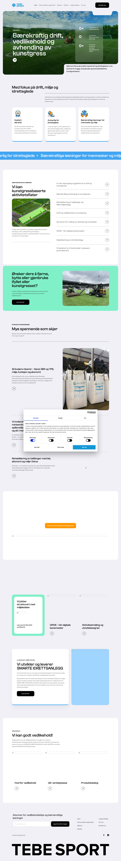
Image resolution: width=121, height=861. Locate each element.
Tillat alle (84, 447)
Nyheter (66, 5)
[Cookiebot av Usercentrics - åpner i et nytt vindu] (88, 412)
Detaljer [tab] (60, 418)
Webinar (59, 5)
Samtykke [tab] (36, 418)
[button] (21, 26)
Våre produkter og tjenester (47, 5)
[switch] (51, 440)
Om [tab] (85, 418)
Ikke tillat (36, 447)
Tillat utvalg (60, 447)
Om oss (83, 5)
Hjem (35, 5)
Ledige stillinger (75, 5)
